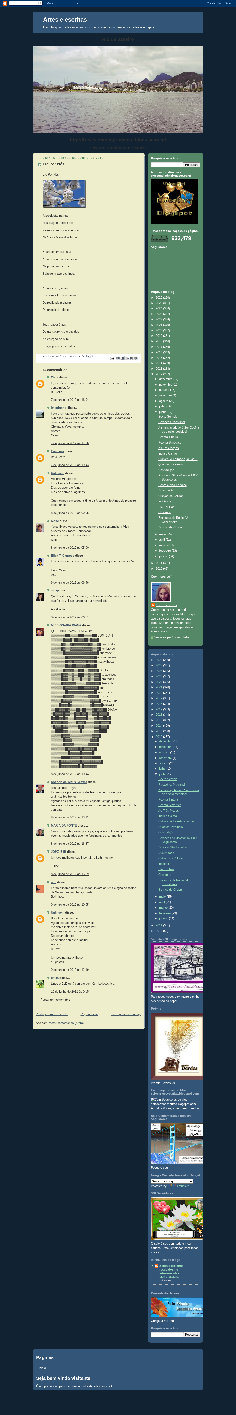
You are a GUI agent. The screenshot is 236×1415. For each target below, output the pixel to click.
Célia (54, 377)
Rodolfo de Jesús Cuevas (69, 782)
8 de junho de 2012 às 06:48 (70, 582)
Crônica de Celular (170, 496)
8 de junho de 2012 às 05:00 (70, 547)
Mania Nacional (169, 1276)
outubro (164, 390)
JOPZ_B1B (58, 851)
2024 (159, 308)
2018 (159, 341)
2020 (159, 330)
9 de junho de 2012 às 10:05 (70, 904)
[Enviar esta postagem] (112, 358)
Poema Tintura (168, 437)
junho (163, 412)
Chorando (164, 512)
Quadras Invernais (170, 464)
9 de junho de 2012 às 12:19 (70, 969)
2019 (159, 335)
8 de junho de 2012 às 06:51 (70, 617)
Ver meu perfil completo (171, 637)
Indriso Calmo (167, 453)
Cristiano (57, 451)
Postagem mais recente (52, 1014)
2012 (159, 374)
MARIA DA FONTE (64, 825)
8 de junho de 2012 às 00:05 (70, 513)
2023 (159, 314)
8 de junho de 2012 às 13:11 (69, 817)
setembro (166, 395)
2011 (159, 563)
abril (162, 539)
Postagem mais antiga (126, 1014)
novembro (166, 384)
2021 (159, 325)
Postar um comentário (55, 999)
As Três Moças (168, 448)
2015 (159, 358)
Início (42, 1368)
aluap (55, 590)
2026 (159, 297)
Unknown (57, 473)
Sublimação (166, 490)
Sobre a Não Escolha (172, 485)
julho (162, 406)
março (163, 545)
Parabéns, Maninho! (171, 422)
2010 (159, 568)
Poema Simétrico (169, 442)
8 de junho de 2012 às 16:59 (70, 874)
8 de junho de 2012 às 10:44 (70, 774)
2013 (159, 368)
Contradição (166, 470)
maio (163, 534)
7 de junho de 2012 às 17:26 (70, 443)
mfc (53, 882)
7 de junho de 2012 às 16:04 (70, 399)
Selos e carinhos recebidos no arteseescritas (171, 1269)
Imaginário (58, 407)
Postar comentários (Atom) (66, 1023)
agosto (164, 401)
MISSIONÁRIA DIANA (66, 625)
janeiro (164, 556)
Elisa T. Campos (62, 555)
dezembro (166, 379)
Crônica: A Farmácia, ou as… (178, 459)
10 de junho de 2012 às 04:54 (70, 991)
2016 (159, 352)
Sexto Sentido (167, 416)
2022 (159, 319)
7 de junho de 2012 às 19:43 (70, 465)
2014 (159, 363)
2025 (159, 303)
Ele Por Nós (166, 507)
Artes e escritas (65, 19)
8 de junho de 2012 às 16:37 (70, 843)
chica (55, 978)
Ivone (55, 521)
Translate (183, 1186)
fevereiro (165, 550)
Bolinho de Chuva (170, 527)
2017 (159, 347)
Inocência (164, 501)
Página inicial (89, 1014)
